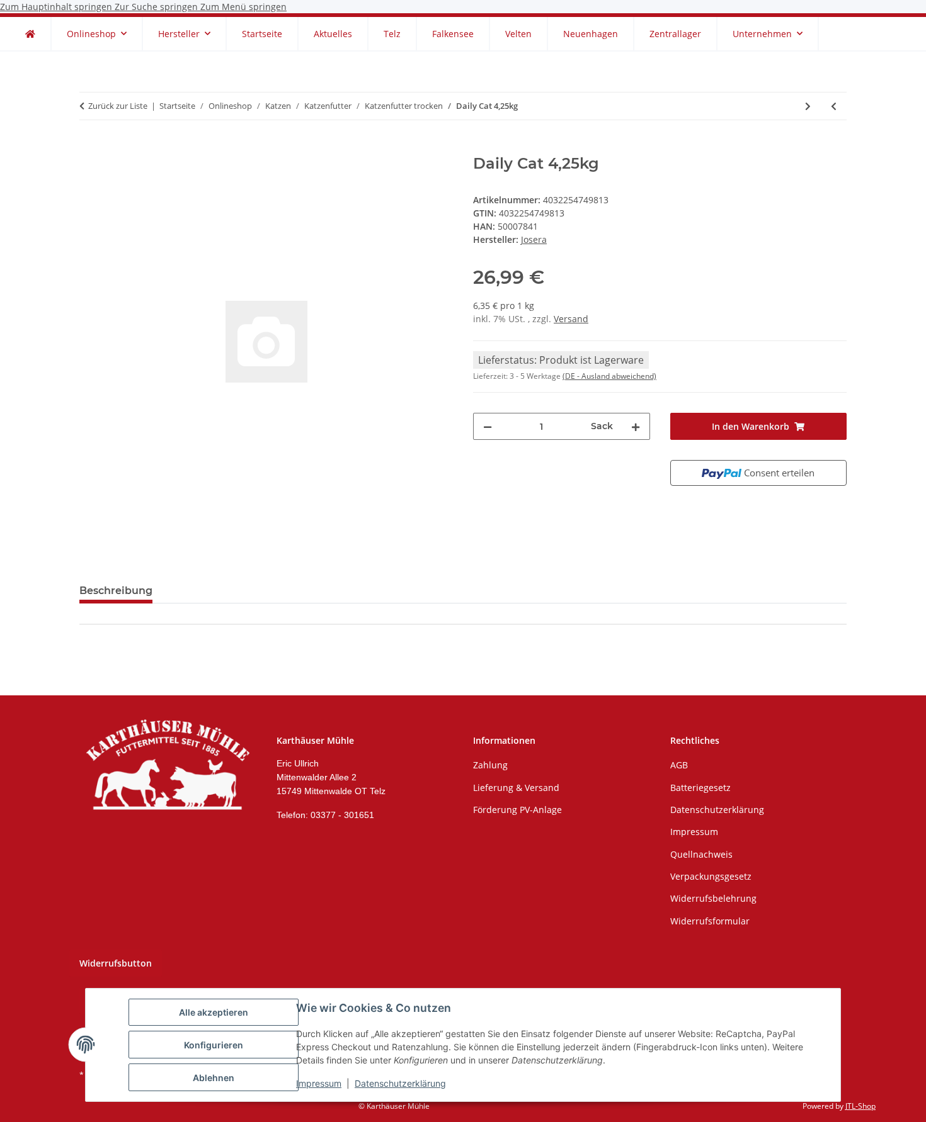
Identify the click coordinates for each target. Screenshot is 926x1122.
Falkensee (453, 34)
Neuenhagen (590, 34)
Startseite (262, 34)
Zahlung (490, 765)
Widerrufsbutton (115, 963)
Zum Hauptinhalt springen (57, 7)
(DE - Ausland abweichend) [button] (609, 376)
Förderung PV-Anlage (517, 810)
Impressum (318, 1083)
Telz (392, 34)
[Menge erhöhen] (635, 426)
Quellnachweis (701, 854)
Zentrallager (675, 34)
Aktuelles (333, 34)
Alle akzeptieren (213, 1012)
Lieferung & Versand (516, 788)
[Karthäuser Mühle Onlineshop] (30, 33)
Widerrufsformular (710, 921)
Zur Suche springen (157, 7)
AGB (679, 765)
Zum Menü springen (243, 7)
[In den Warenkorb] (89, 148)
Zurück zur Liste (117, 105)
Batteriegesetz (700, 788)
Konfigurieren (213, 1045)
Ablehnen (213, 1077)
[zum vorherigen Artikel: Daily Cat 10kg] (834, 106)
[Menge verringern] (487, 426)
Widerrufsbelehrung (713, 898)
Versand (571, 319)
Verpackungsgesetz (711, 876)
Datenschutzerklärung (400, 1083)
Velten (518, 34)
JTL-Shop (860, 1106)
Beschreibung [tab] (115, 591)
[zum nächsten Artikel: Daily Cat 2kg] (808, 106)
